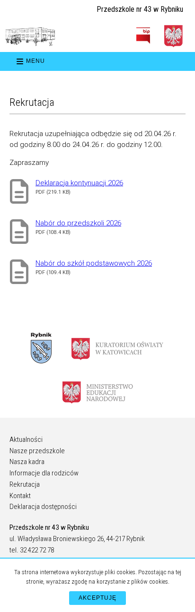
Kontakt (20, 495)
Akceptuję (97, 598)
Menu (35, 61)
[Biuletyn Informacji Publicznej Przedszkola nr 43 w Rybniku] (143, 35)
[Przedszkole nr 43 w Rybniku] (30, 36)
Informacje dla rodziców (44, 473)
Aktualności (26, 439)
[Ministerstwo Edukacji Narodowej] (98, 392)
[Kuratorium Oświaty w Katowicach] (117, 348)
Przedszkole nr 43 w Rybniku (140, 9)
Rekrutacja (24, 484)
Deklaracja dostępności (43, 506)
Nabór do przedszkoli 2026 (78, 223)
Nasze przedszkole (37, 451)
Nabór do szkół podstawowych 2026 (93, 263)
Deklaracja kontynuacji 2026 (79, 183)
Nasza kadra (26, 461)
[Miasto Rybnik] (41, 348)
